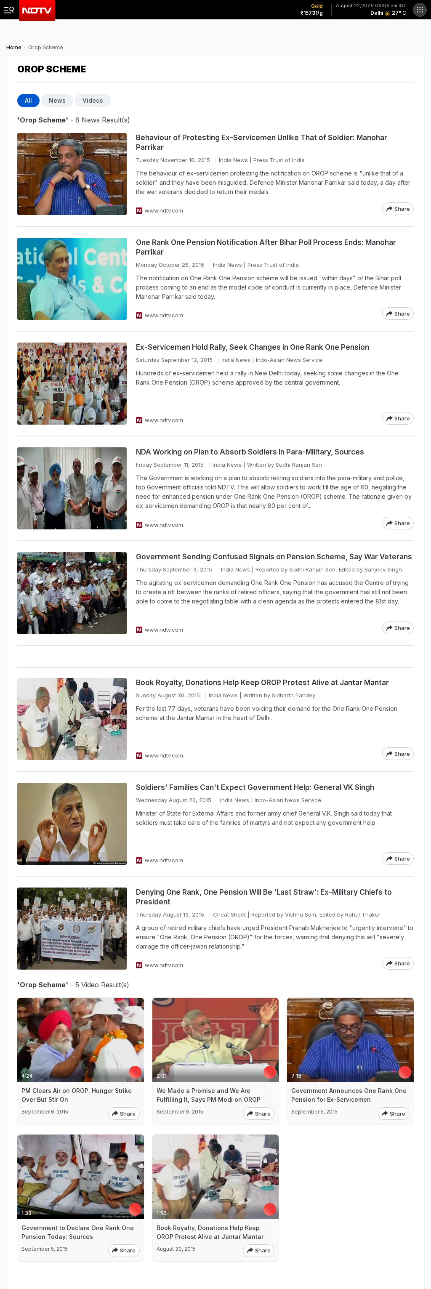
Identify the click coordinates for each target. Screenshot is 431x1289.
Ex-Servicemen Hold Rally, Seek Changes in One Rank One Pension (252, 347)
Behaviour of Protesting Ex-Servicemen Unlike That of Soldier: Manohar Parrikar (261, 142)
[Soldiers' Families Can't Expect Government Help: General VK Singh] (72, 824)
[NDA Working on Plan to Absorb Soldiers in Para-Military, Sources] (72, 488)
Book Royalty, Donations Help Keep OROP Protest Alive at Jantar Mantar (262, 682)
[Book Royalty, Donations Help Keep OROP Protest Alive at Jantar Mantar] (72, 719)
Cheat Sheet (229, 914)
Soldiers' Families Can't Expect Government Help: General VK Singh (255, 787)
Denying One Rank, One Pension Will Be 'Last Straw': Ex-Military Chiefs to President (264, 897)
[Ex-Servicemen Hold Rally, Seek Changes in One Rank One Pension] (72, 384)
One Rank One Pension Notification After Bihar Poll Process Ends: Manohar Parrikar (266, 247)
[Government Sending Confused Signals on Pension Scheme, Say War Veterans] (72, 593)
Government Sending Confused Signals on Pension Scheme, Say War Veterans (274, 557)
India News (233, 160)
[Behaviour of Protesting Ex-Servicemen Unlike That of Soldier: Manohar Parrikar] (72, 174)
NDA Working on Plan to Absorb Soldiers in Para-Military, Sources (250, 452)
